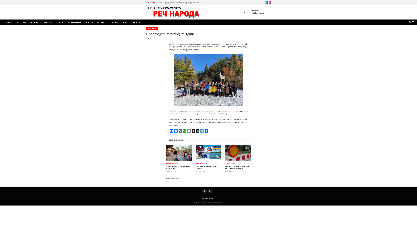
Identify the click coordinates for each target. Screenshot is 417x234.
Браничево (21, 22)
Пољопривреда (74, 22)
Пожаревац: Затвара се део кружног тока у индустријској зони (237, 167)
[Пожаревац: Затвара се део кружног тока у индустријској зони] (238, 153)
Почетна (9, 22)
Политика (47, 22)
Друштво (34, 22)
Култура (89, 22)
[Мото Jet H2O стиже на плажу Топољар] (208, 153)
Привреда (60, 22)
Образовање (102, 22)
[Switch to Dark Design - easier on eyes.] (410, 22)
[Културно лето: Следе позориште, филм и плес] (179, 153)
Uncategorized (152, 28)
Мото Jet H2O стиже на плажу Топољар (206, 167)
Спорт (125, 22)
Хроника (115, 22)
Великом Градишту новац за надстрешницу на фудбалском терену (180, 3)
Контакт (136, 22)
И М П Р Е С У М (207, 198)
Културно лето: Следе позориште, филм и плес (178, 167)
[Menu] (413, 22)
